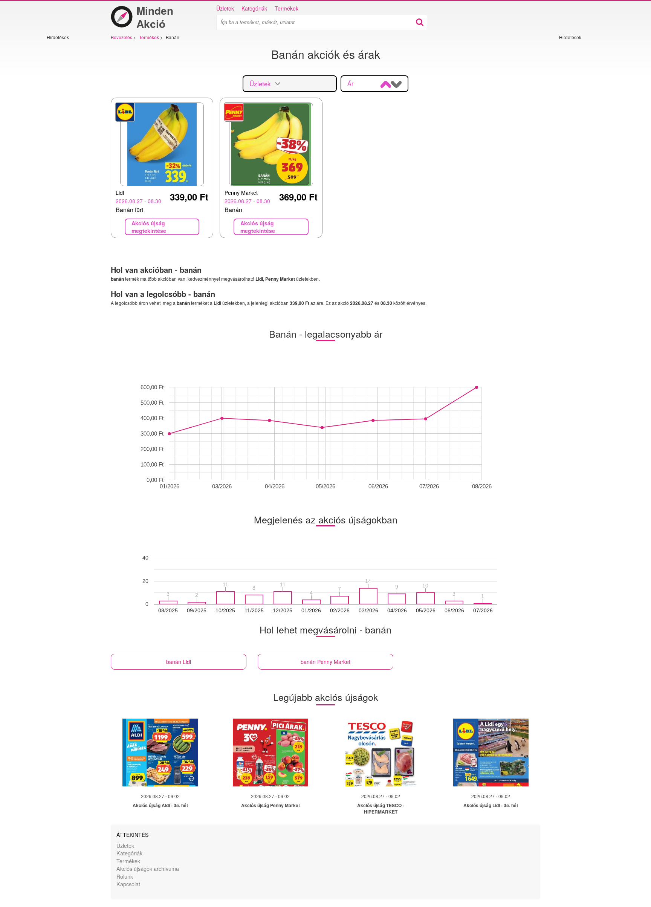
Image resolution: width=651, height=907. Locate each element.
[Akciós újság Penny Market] (270, 752)
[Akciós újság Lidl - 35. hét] (491, 752)
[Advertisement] (69, 153)
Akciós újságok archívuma (147, 868)
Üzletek (225, 8)
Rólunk (124, 876)
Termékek (286, 8)
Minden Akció (154, 17)
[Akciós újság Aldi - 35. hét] (160, 752)
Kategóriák (254, 8)
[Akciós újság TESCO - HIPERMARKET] (380, 752)
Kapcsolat (128, 884)
